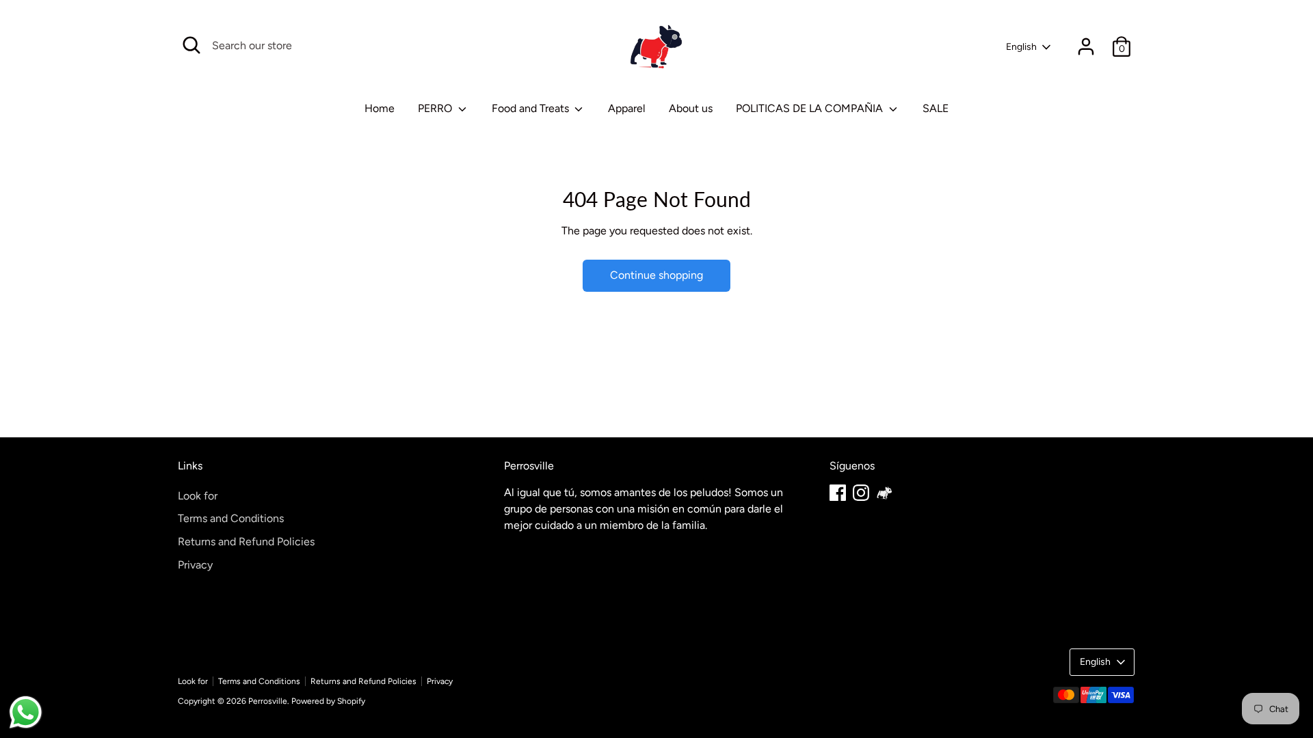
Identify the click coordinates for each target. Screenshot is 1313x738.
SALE (936, 108)
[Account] (1086, 46)
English (1021, 47)
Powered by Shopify (328, 701)
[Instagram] (861, 492)
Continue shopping (656, 275)
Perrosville (267, 701)
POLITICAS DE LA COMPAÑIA (811, 108)
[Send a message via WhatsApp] (25, 712)
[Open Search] (191, 45)
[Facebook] (838, 492)
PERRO (436, 108)
